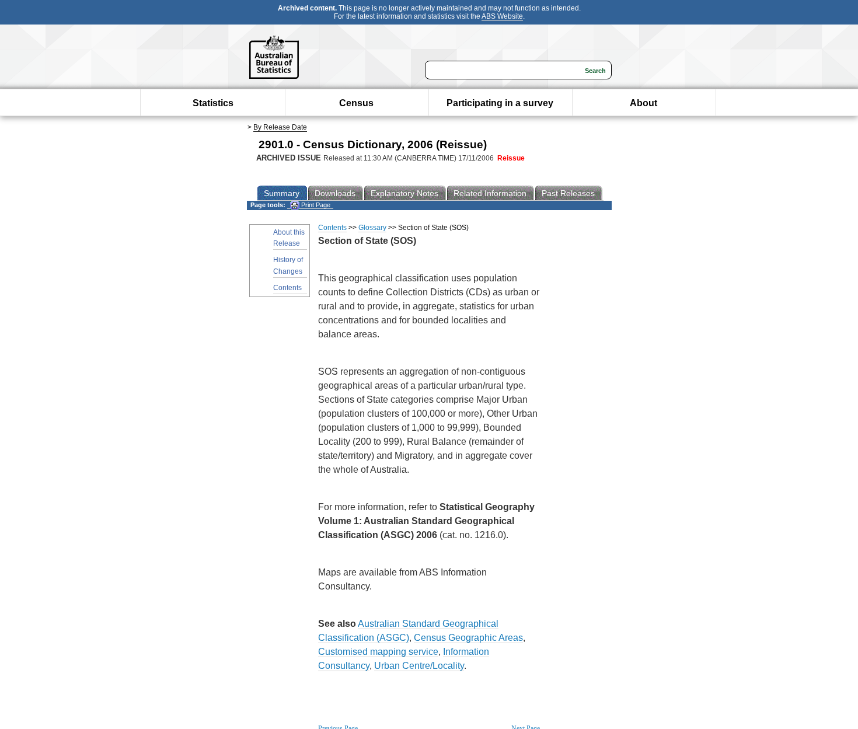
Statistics (213, 103)
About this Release (289, 237)
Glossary (372, 228)
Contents (287, 288)
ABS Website (502, 16)
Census (356, 103)
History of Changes (288, 265)
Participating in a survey (500, 103)
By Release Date (280, 127)
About (643, 103)
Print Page (314, 204)
